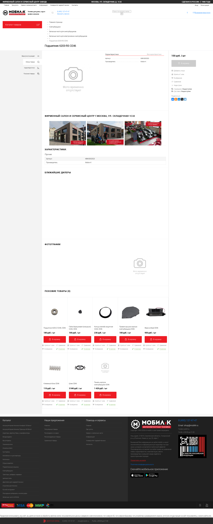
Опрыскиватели (8, 463)
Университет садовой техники (59, 5)
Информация (43, 5)
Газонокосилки (8, 444)
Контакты (75, 5)
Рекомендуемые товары (52, 437)
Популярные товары (51, 429)
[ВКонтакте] (172, 99)
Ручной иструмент (9, 489)
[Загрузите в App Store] (137, 475)
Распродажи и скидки (51, 433)
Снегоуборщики (8, 471)
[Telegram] (185, 99)
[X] (182, 99)
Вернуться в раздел (28, 56)
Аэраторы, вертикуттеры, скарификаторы (16, 433)
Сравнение (62, 345)
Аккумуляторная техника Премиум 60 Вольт (17, 429)
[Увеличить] (74, 79)
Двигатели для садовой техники (13, 482)
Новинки (47, 425)
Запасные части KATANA (11, 497)
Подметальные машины (11, 467)
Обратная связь (52, 521)
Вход (196, 5)
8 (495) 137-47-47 (63, 11)
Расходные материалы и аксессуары (15, 493)
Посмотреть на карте (138, 460)
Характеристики (29, 68)
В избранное (48, 349)
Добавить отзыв (179, 71)
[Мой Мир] (179, 99)
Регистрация (205, 5)
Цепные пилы (7, 478)
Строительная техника (10, 486)
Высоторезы (7, 440)
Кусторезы (6, 452)
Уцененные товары (50, 440)
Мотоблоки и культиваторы (12, 455)
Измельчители (7, 448)
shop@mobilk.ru (191, 425)
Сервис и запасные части (29, 5)
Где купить (15, 5)
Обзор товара (30, 62)
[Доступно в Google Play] (151, 475)
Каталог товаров (13, 25)
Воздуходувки (7, 437)
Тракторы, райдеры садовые (12, 474)
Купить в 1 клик (49, 345)
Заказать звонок (63, 14)
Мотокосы (6, 459)
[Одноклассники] (176, 99)
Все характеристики (154, 54)
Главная (6, 5)
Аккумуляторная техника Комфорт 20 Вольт (17, 425)
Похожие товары (29, 73)
